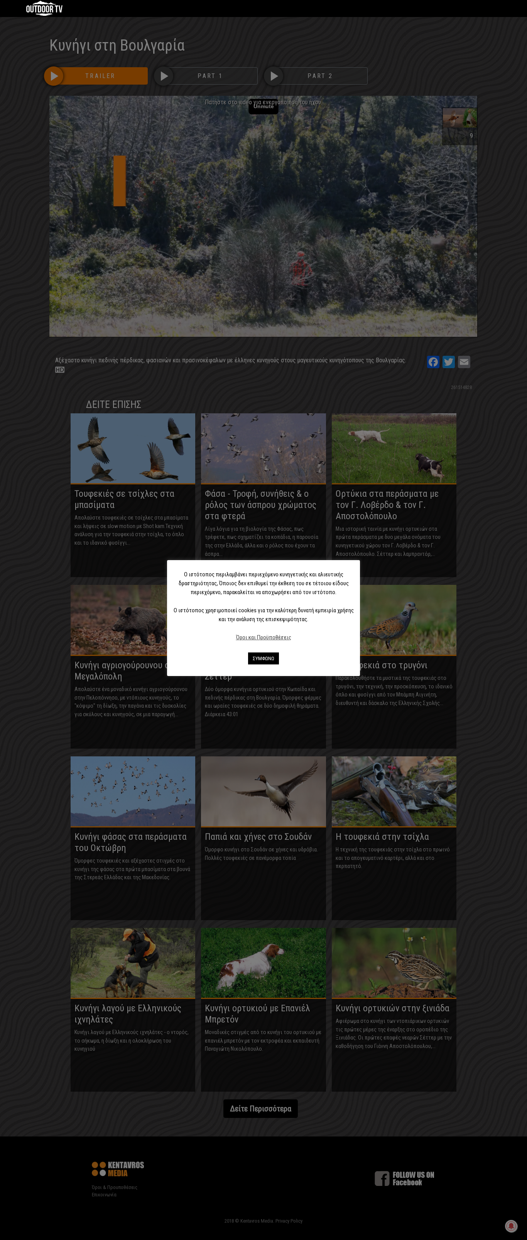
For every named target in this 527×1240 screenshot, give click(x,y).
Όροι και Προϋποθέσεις (263, 637)
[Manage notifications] (511, 1226)
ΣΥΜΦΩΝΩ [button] (263, 658)
